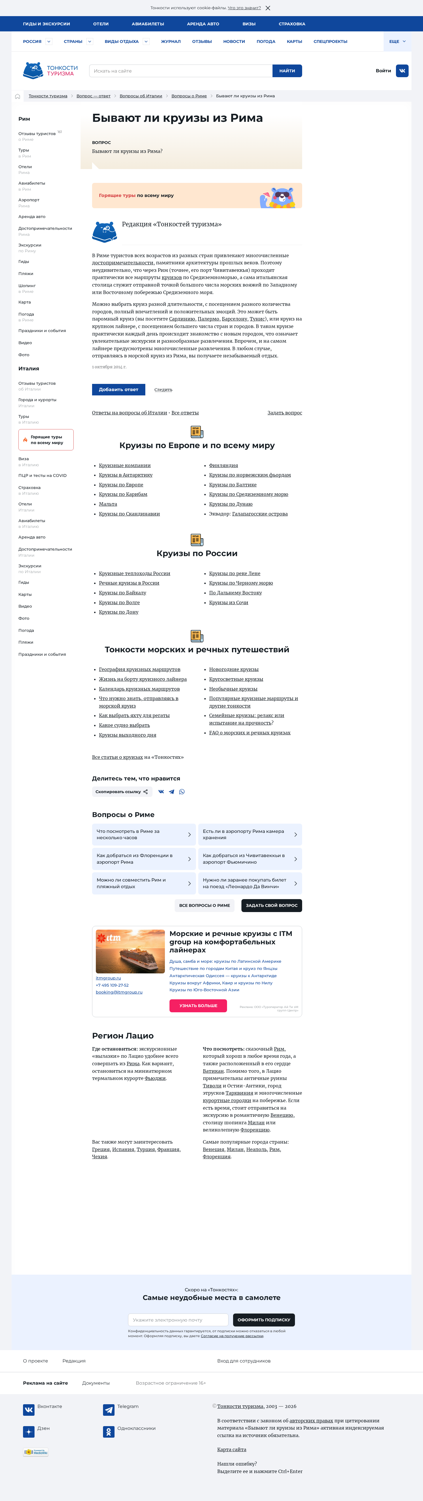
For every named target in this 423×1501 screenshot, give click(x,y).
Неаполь (256, 1149)
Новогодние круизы (234, 669)
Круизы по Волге (119, 602)
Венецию (281, 1115)
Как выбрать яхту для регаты (134, 715)
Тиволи (212, 1086)
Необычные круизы (233, 689)
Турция (146, 1149)
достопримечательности (122, 263)
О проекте (35, 1361)
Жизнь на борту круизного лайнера (143, 679)
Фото (23, 354)
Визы (249, 23)
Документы (96, 1383)
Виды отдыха (122, 41)
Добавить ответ (118, 389)
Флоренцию (255, 1130)
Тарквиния (239, 1093)
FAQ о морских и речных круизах (250, 733)
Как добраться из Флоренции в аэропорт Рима (135, 859)
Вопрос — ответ (93, 95)
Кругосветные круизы (236, 679)
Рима (133, 1063)
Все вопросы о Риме (204, 905)
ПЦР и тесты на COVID (42, 475)
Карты (294, 41)
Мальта (108, 504)
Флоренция (216, 1156)
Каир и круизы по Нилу (247, 982)
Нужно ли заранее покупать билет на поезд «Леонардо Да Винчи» (244, 883)
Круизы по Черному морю (241, 583)
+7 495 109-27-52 (112, 985)
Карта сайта (231, 1449)
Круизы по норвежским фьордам (250, 475)
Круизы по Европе (121, 485)
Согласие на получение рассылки (232, 1336)
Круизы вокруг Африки (194, 982)
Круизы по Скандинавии (129, 514)
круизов (172, 277)
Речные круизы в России (129, 583)
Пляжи (25, 273)
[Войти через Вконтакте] (402, 71)
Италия (28, 368)
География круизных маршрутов (139, 669)
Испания (123, 1149)
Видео (25, 342)
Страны (73, 41)
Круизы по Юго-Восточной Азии (204, 989)
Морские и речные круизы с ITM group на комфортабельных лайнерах (230, 941)
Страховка (292, 23)
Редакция (74, 1361)
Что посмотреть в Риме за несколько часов (128, 834)
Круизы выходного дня (127, 735)
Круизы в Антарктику (126, 475)
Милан (256, 1122)
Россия (32, 41)
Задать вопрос (285, 413)
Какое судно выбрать (124, 725)
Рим (24, 119)
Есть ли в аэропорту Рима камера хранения (243, 834)
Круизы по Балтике (233, 485)
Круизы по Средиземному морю (248, 494)
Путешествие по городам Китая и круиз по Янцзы (223, 968)
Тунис (257, 319)
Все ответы (185, 413)
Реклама (45, 1383)
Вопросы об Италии (141, 95)
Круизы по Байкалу (122, 593)
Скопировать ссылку (118, 791)
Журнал (171, 41)
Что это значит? (244, 7)
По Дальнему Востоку (235, 593)
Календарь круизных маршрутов (139, 689)
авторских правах (311, 1421)
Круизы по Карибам (123, 494)
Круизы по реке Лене (234, 573)
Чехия (99, 1156)
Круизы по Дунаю (231, 504)
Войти (383, 70)
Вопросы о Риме (189, 95)
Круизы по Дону (118, 612)
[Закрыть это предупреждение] (268, 8)
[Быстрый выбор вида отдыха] (146, 41)
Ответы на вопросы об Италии (129, 413)
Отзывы (202, 41)
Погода (266, 41)
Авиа (148, 23)
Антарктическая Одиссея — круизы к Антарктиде (223, 975)
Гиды (23, 261)
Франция (168, 1149)
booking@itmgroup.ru (119, 992)
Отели (101, 23)
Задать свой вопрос (272, 905)
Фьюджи (155, 1078)
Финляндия (223, 465)
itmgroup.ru (108, 978)
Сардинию (182, 319)
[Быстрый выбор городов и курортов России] (48, 41)
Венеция (213, 1149)
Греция (101, 1149)
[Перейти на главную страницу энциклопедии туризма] (50, 70)
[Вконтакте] (161, 791)
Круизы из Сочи (228, 602)
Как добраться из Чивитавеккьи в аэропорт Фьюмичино (244, 859)
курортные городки (227, 1100)
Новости (234, 41)
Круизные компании (125, 465)
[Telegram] (171, 791)
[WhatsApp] (182, 791)
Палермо (208, 319)
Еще (394, 41)
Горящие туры (47, 439)
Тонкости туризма (48, 95)
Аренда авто (203, 23)
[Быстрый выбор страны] (89, 41)
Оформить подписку (264, 1319)
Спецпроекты (330, 41)
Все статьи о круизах (117, 757)
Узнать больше (198, 1005)
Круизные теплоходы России (134, 573)
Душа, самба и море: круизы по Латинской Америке (225, 961)
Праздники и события (42, 330)
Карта (24, 302)
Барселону (234, 319)
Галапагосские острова (260, 514)
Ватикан (213, 1071)
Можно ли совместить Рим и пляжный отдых (131, 883)
